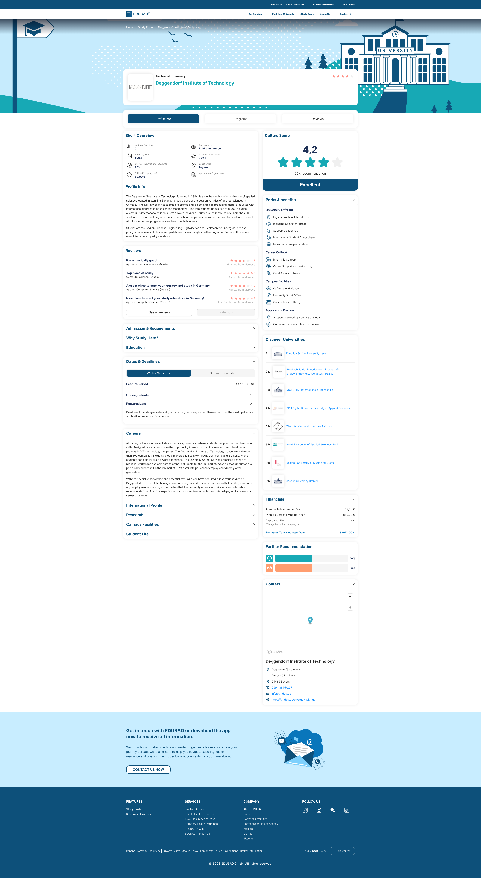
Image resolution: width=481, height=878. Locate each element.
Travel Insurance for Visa (200, 818)
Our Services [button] (255, 14)
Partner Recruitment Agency (261, 823)
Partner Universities (255, 818)
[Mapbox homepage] (275, 652)
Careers (248, 814)
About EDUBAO (253, 809)
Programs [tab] (240, 118)
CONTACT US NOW (148, 770)
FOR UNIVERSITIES (323, 4)
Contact (248, 833)
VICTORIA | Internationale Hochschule (310, 389)
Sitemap (248, 838)
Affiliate (248, 828)
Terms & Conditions (148, 850)
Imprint (130, 850)
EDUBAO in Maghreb (197, 833)
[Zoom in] (350, 596)
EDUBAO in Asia (194, 828)
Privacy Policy (171, 850)
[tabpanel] (240, 418)
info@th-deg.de (281, 693)
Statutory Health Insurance (201, 823)
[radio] (333, 76)
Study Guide (307, 14)
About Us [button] (325, 14)
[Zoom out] (350, 602)
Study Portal (145, 27)
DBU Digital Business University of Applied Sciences (318, 408)
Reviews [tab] (318, 118)
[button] (190, 135)
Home (129, 27)
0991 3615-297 (282, 687)
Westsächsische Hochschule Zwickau (309, 426)
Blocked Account (195, 809)
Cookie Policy (190, 850)
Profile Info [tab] (163, 118)
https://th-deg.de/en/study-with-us (293, 699)
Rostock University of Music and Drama (310, 462)
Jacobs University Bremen (302, 481)
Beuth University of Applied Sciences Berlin (312, 444)
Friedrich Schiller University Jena (306, 353)
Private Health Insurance (200, 814)
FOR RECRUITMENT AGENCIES (287, 4)
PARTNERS (349, 4)
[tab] (190, 328)
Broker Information (251, 850)
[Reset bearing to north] (350, 607)
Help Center (343, 850)
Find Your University (283, 14)
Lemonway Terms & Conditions (219, 850)
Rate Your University (138, 814)
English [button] (344, 14)
